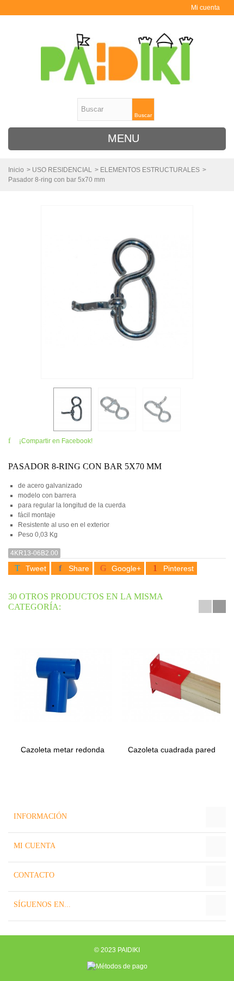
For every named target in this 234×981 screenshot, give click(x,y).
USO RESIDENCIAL (62, 170)
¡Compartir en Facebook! (56, 441)
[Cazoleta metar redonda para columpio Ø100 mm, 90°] (63, 685)
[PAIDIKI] (117, 58)
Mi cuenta (205, 7)
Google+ (125, 568)
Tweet (34, 568)
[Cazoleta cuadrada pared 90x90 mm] (171, 685)
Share (77, 568)
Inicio (16, 170)
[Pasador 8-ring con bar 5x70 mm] (72, 409)
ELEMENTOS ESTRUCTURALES (150, 170)
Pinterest (177, 568)
